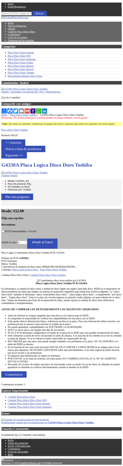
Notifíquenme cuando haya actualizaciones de (47, 422)
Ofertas (11, 28)
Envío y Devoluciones (19, 446)
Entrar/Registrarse (17, 6)
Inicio (10, 4)
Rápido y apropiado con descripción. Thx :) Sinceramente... (31, 91)
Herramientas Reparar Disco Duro (25, 76)
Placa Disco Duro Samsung (22, 59)
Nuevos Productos (17, 26)
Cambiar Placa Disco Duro (21, 31)
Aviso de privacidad (18, 451)
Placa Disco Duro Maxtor (21, 66)
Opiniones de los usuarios (21, 40)
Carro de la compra (17, 37)
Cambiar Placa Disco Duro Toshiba (48, 275)
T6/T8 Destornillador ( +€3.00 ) (20, 231)
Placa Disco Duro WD (19, 56)
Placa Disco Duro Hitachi (21, 69)
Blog (10, 454)
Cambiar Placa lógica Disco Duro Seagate (29, 403)
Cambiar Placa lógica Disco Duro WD (27, 400)
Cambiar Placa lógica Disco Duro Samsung (30, 407)
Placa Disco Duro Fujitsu (20, 62)
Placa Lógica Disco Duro (25, 269)
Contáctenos (14, 34)
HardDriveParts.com (30, 463)
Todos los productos (18, 443)
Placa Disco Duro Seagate (21, 52)
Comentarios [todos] (15, 82)
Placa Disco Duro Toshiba (23, 115)
